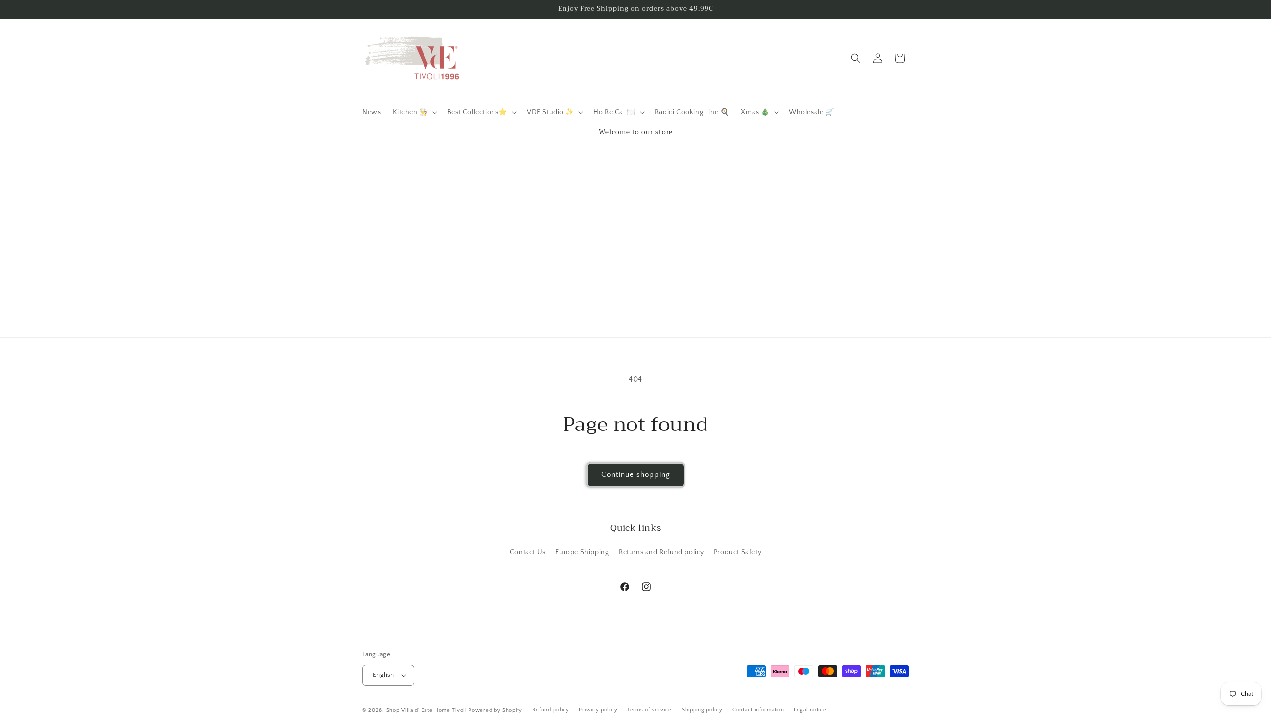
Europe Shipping (582, 552)
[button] (414, 112)
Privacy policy (598, 710)
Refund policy (550, 710)
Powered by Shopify (495, 710)
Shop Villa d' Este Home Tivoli (427, 710)
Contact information (758, 710)
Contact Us (528, 552)
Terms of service (649, 710)
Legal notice (810, 710)
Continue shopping (635, 474)
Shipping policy (702, 710)
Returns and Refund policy (661, 552)
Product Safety (737, 552)
